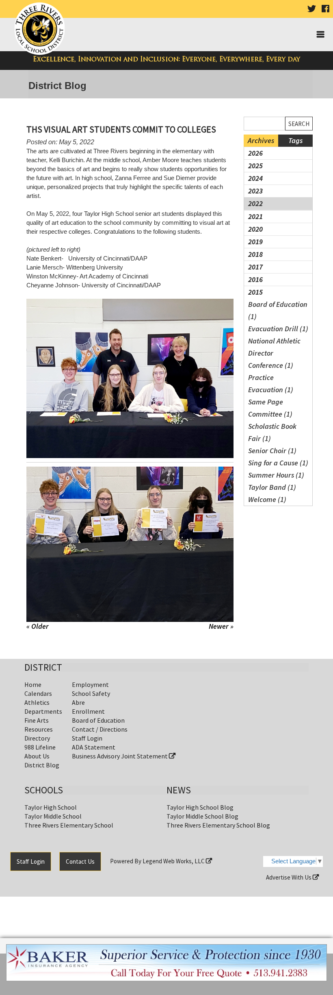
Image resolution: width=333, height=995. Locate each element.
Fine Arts (36, 720)
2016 (255, 279)
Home (32, 684)
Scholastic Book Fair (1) (272, 432)
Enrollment (88, 711)
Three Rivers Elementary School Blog (218, 825)
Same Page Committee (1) (270, 408)
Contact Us (80, 861)
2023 (255, 191)
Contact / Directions (100, 729)
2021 (255, 216)
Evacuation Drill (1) (278, 328)
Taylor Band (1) (272, 487)
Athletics (37, 702)
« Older (37, 626)
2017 (255, 267)
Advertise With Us (289, 877)
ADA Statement (93, 747)
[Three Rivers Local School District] (41, 29)
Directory (37, 738)
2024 (255, 178)
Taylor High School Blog (200, 807)
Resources (38, 729)
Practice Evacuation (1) (270, 383)
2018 (255, 254)
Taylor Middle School (53, 816)
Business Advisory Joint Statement (120, 756)
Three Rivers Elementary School (68, 825)
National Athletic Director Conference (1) (274, 353)
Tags (295, 140)
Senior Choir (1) (272, 450)
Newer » (221, 626)
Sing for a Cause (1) (278, 462)
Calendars (38, 693)
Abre (78, 702)
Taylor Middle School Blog (202, 816)
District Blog (41, 765)
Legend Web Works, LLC (174, 861)
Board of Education (98, 720)
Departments (43, 711)
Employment (90, 684)
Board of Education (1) (277, 310)
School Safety (91, 693)
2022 (255, 203)
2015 (255, 292)
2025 (255, 165)
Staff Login (87, 738)
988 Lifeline (40, 747)
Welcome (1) (267, 499)
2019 (255, 241)
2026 (255, 153)
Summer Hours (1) (276, 475)
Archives (261, 140)
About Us (37, 756)
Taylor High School (50, 807)
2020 (255, 229)
